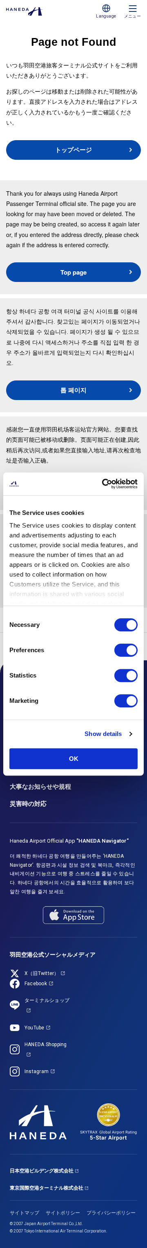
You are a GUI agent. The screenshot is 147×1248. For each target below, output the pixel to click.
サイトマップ (24, 1213)
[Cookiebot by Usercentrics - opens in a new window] (104, 484)
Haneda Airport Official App (69, 841)
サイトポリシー (63, 1213)
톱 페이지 (73, 390)
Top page (73, 272)
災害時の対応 (28, 803)
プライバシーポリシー (111, 1213)
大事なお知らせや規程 (40, 786)
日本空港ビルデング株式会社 (42, 1171)
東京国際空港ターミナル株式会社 (46, 1188)
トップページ (73, 149)
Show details (103, 733)
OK (73, 758)
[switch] (126, 650)
